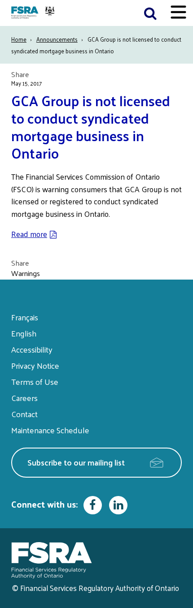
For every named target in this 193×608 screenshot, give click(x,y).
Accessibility (32, 349)
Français (24, 317)
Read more (29, 234)
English (23, 333)
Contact (24, 413)
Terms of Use (34, 381)
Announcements (57, 39)
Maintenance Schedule (50, 430)
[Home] (34, 13)
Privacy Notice (35, 365)
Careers (24, 397)
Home (18, 39)
